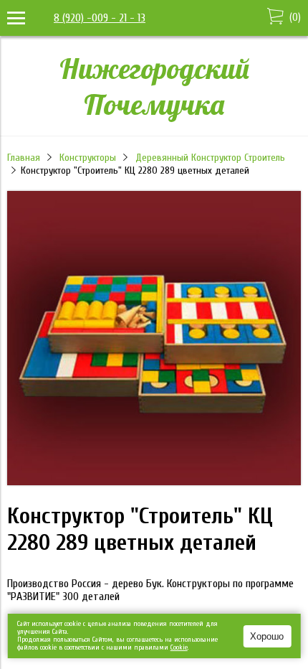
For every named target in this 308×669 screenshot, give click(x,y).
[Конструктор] (154, 481)
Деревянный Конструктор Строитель (210, 157)
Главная (23, 157)
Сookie (179, 647)
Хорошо (267, 636)
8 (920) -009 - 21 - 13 (99, 17)
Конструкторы (87, 157)
